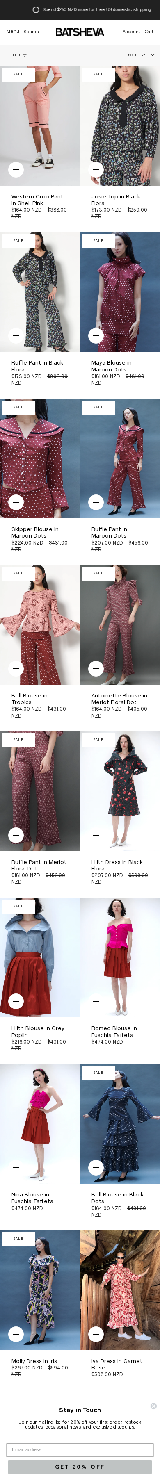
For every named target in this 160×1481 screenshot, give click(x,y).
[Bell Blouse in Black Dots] (120, 1124)
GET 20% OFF (80, 1467)
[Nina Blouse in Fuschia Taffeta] (40, 1124)
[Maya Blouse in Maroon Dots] (120, 292)
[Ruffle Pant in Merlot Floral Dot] (40, 791)
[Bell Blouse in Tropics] (40, 625)
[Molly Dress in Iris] (40, 1290)
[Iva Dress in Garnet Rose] (120, 1290)
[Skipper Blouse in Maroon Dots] (40, 459)
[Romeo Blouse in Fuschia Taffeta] (120, 958)
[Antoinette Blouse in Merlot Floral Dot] (120, 625)
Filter (13, 55)
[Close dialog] (153, 1405)
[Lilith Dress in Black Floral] (120, 791)
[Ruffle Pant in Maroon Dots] (120, 459)
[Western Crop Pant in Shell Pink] (40, 126)
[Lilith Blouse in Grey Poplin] (40, 958)
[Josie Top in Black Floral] (120, 126)
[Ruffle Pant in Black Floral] (40, 292)
